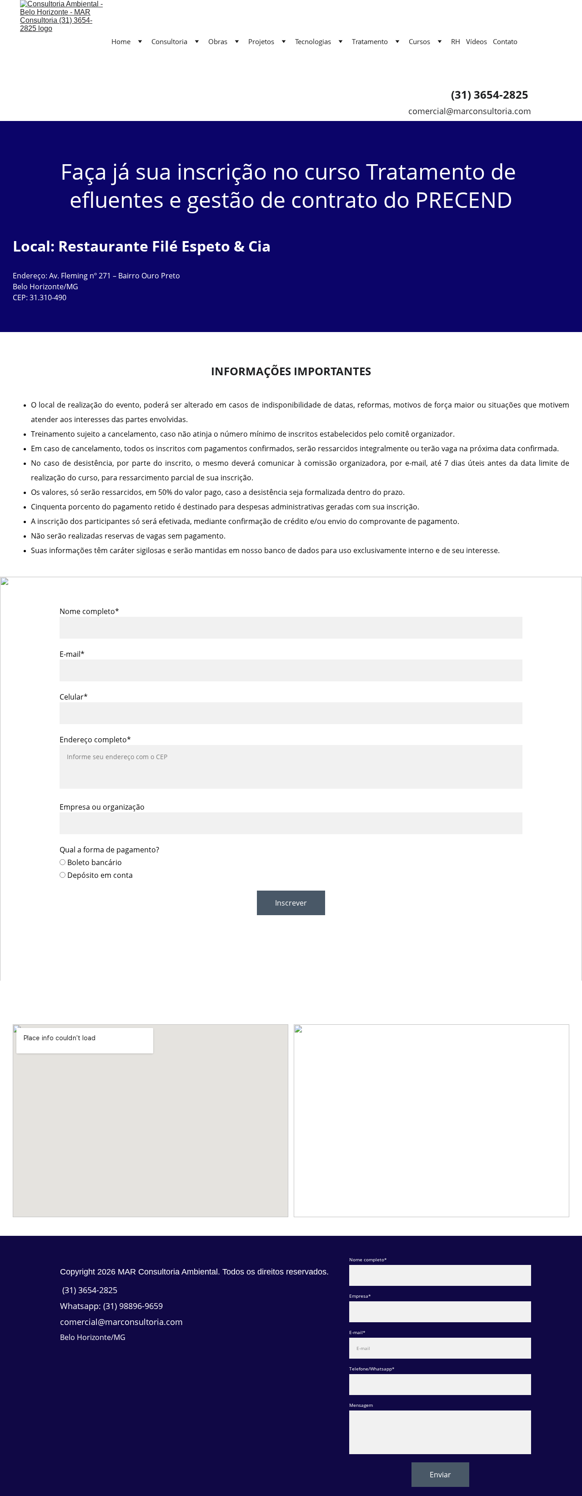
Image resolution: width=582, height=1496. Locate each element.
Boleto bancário (93, 862)
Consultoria (169, 41)
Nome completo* (89, 611)
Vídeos (476, 41)
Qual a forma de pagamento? (109, 850)
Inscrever (291, 903)
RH (455, 41)
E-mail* (72, 654)
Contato (505, 41)
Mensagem (361, 1405)
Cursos (419, 41)
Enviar (440, 1475)
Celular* (74, 697)
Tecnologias (313, 41)
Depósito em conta (99, 875)
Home (120, 41)
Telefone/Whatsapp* (372, 1368)
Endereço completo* (95, 740)
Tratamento (370, 41)
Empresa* (360, 1296)
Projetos (261, 41)
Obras (217, 41)
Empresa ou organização (102, 807)
